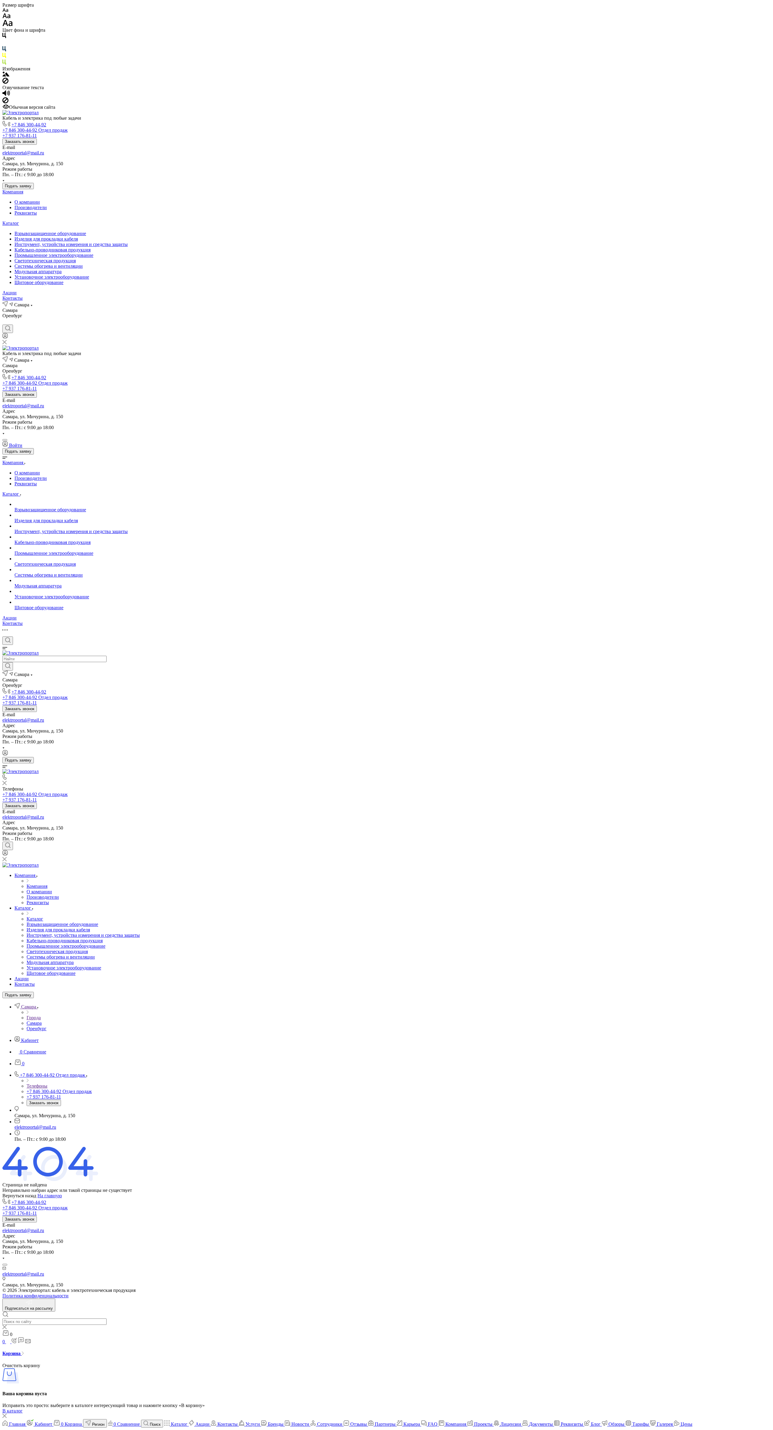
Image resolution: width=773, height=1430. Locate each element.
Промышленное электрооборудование (53, 255)
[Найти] (7, 666)
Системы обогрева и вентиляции (48, 266)
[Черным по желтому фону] (4, 56)
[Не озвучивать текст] (5, 101)
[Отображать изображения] (5, 74)
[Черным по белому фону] (4, 36)
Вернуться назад (19, 1195)
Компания (12, 191)
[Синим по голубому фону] (4, 50)
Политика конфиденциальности (35, 1295)
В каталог (12, 1410)
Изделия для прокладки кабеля (46, 238)
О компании (27, 202)
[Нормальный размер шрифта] (6, 16)
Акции (9, 292)
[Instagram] (16, 322)
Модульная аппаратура (38, 271)
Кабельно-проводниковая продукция (52, 249)
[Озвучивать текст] (6, 94)
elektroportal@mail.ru (23, 152)
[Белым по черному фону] (4, 43)
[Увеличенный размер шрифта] (7, 24)
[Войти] (5, 337)
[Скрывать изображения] (5, 82)
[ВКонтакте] (5, 322)
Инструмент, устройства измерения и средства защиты (71, 244)
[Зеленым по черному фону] (4, 63)
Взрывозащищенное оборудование (50, 233)
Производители (30, 207)
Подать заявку (18, 186)
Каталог (10, 223)
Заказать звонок (19, 141)
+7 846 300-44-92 (28, 124)
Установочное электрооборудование (51, 277)
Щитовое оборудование (38, 282)
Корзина (12, 1353)
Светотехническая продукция (45, 260)
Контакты (12, 298)
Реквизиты (25, 212)
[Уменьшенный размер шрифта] (5, 10)
